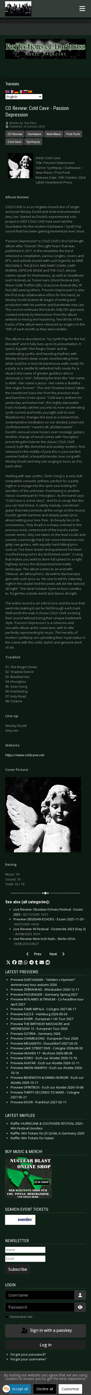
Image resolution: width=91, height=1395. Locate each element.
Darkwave (34, 134)
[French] (12, 91)
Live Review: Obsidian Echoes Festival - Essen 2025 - (48, 912)
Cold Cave (14, 142)
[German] (16, 91)
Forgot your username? (28, 1359)
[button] (8, 962)
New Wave (54, 134)
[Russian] (26, 91)
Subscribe (17, 1269)
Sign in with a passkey (50, 1330)
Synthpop (33, 142)
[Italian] (21, 91)
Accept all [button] (20, 1388)
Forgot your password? (28, 1354)
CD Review (15, 134)
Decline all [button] (44, 1388)
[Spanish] (30, 91)
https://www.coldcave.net (24, 755)
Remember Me (21, 1316)
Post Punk (73, 134)
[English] (7, 91)
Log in (46, 1345)
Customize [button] (70, 1388)
